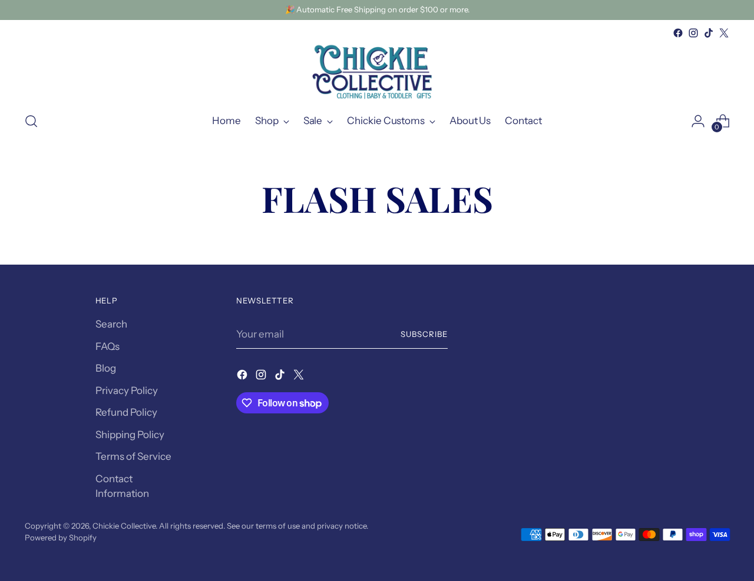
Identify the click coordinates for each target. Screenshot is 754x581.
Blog (105, 368)
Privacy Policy (126, 390)
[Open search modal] (31, 121)
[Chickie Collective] (377, 71)
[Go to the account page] (698, 121)
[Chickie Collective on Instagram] (693, 33)
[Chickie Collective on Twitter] (724, 33)
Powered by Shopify (61, 537)
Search (111, 324)
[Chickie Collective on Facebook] (678, 33)
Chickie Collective (124, 525)
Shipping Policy (129, 434)
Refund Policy (126, 412)
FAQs (107, 346)
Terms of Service (133, 456)
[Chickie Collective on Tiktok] (708, 33)
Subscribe (424, 334)
